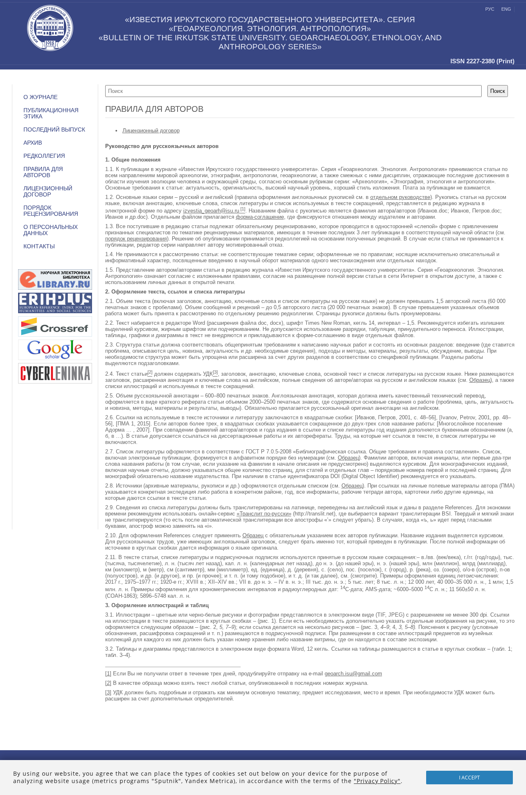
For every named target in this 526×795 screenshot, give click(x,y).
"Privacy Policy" (377, 781)
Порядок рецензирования (50, 211)
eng (506, 9)
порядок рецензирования (136, 239)
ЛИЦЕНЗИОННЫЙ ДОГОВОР (47, 191)
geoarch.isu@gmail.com (353, 673)
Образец (479, 380)
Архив (32, 143)
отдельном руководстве (400, 197)
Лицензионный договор (151, 130)
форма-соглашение (260, 217)
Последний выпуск (54, 130)
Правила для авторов (43, 172)
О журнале (40, 97)
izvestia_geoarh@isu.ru (211, 211)
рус (489, 9)
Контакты (39, 246)
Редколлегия (44, 156)
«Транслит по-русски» (264, 514)
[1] (108, 673)
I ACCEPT (469, 777)
